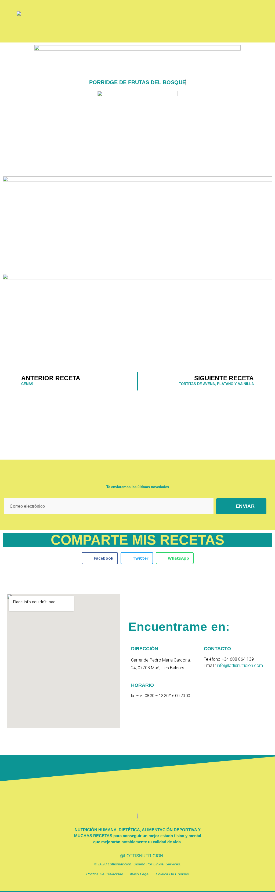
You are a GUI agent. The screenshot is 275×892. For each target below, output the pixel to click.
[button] (251, 21)
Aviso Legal (143, 874)
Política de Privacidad (108, 874)
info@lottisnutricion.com (240, 665)
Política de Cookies (172, 874)
